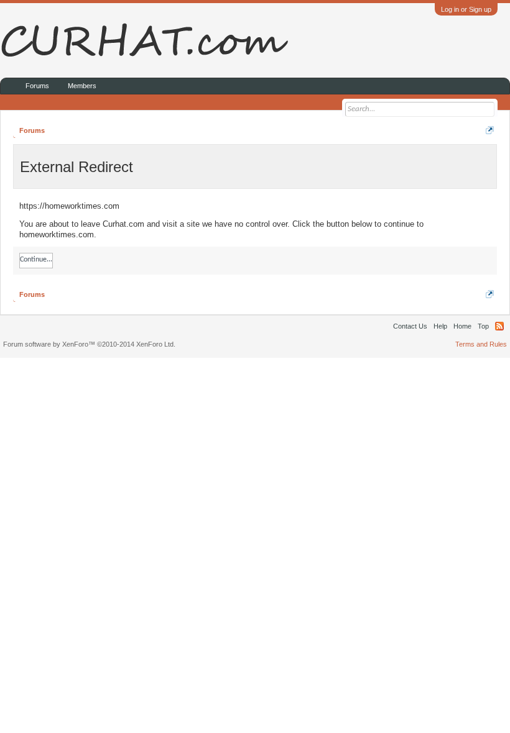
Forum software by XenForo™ (89, 344)
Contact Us (410, 326)
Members (82, 85)
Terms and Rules (481, 344)
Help (440, 326)
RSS (499, 326)
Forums (37, 85)
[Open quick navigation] (490, 130)
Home (462, 326)
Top (483, 326)
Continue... (36, 259)
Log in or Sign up (466, 9)
